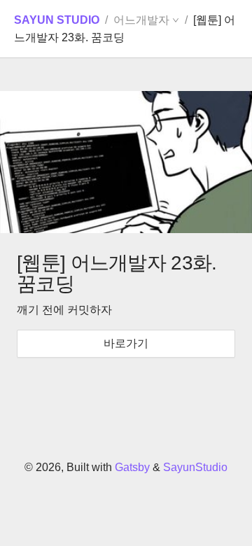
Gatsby (132, 467)
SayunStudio (195, 467)
